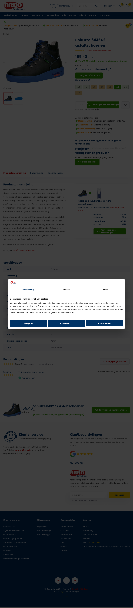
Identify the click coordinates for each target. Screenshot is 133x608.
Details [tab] (66, 289)
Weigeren (28, 323)
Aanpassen (65, 323)
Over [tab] (105, 289)
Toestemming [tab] (27, 289)
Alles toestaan (104, 323)
